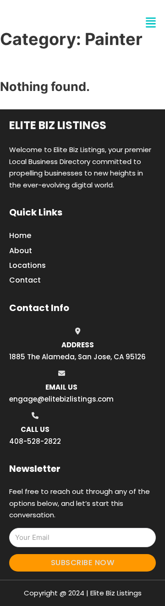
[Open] (151, 22)
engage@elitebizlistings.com (61, 399)
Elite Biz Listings (57, 125)
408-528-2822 (35, 441)
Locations (27, 265)
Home (20, 235)
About (20, 250)
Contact (25, 280)
